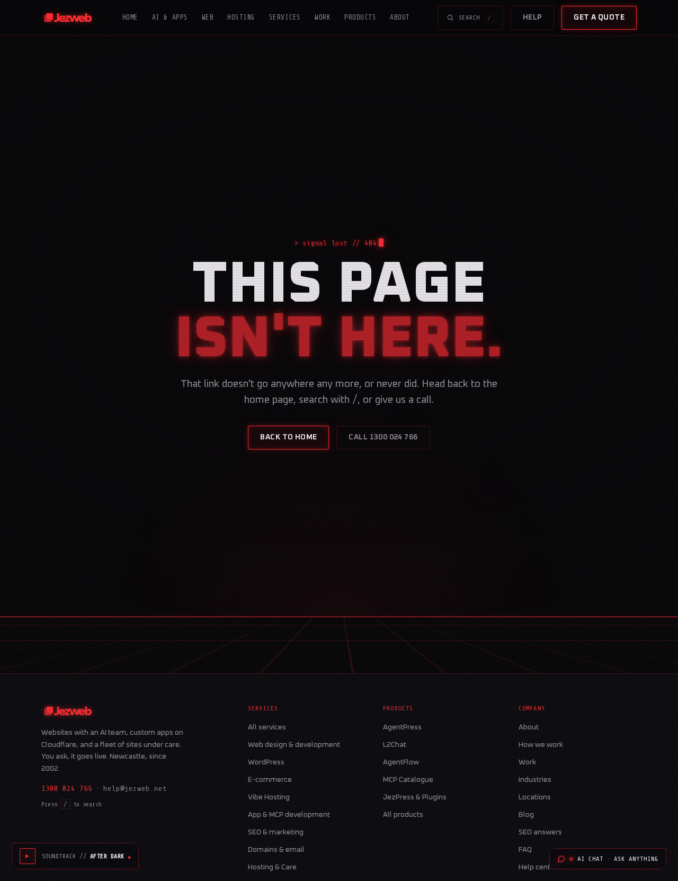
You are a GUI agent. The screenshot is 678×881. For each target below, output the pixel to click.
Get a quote (599, 17)
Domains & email (276, 849)
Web (208, 17)
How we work (541, 744)
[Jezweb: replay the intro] (68, 17)
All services (267, 727)
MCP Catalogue (408, 779)
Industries (535, 779)
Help (532, 17)
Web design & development (294, 744)
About (400, 17)
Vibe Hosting (269, 797)
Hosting (241, 17)
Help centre (538, 867)
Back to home (288, 437)
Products (360, 17)
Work (323, 17)
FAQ (525, 849)
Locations (535, 797)
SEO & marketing (276, 832)
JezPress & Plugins (415, 797)
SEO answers (540, 832)
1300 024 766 (66, 788)
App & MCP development (289, 814)
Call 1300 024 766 (383, 437)
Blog (526, 814)
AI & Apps (170, 17)
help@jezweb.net (135, 788)
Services (285, 17)
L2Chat (394, 744)
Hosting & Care (272, 867)
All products (403, 814)
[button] (86, 856)
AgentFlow (401, 762)
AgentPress (402, 727)
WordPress (266, 762)
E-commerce (270, 779)
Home (130, 17)
